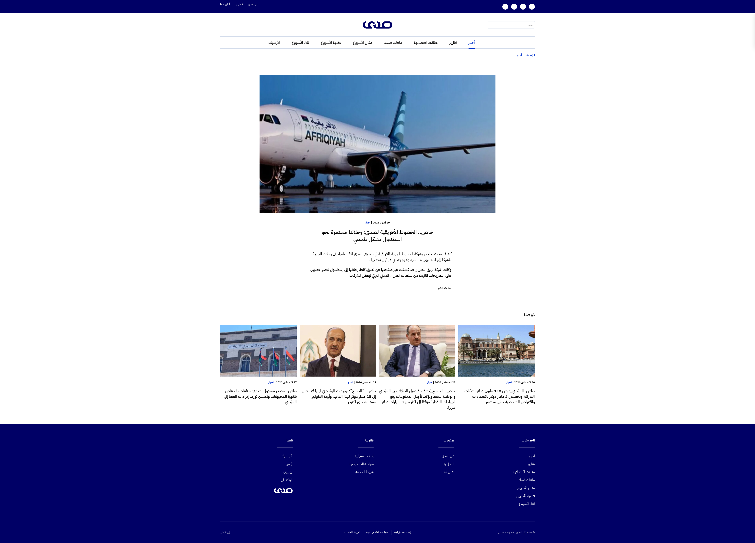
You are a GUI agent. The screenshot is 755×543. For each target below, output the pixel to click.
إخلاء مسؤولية (364, 455)
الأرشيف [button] (274, 42)
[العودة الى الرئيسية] (377, 25)
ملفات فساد (393, 42)
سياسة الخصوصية (361, 463)
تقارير (453, 42)
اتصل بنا (239, 4)
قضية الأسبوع (331, 42)
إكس (289, 463)
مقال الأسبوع (362, 42)
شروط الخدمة (364, 471)
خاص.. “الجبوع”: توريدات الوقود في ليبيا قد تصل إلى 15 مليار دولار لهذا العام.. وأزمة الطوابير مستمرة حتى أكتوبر (339, 396)
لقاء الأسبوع (300, 42)
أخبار (472, 42)
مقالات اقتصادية (426, 42)
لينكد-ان (286, 479)
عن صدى (253, 4)
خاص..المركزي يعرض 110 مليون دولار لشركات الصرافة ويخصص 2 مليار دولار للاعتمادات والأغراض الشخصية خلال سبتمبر (499, 396)
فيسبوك (286, 455)
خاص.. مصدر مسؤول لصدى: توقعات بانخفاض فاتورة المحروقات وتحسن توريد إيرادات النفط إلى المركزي (260, 396)
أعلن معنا (225, 4)
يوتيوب (287, 471)
